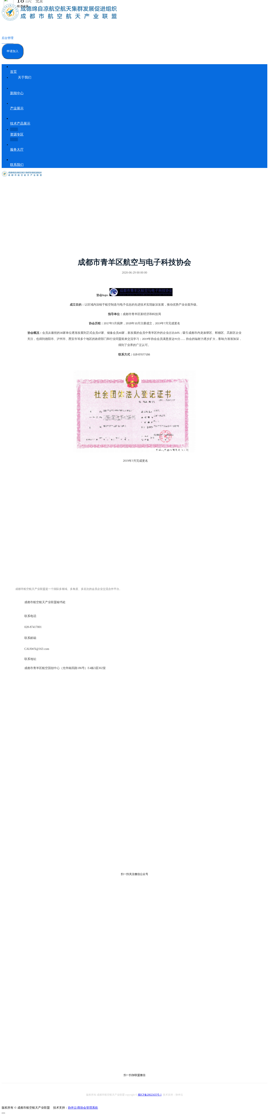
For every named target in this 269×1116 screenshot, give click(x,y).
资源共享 (35, 222)
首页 (11, 222)
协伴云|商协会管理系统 (83, 1107)
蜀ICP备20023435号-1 (150, 1094)
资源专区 (22, 222)
